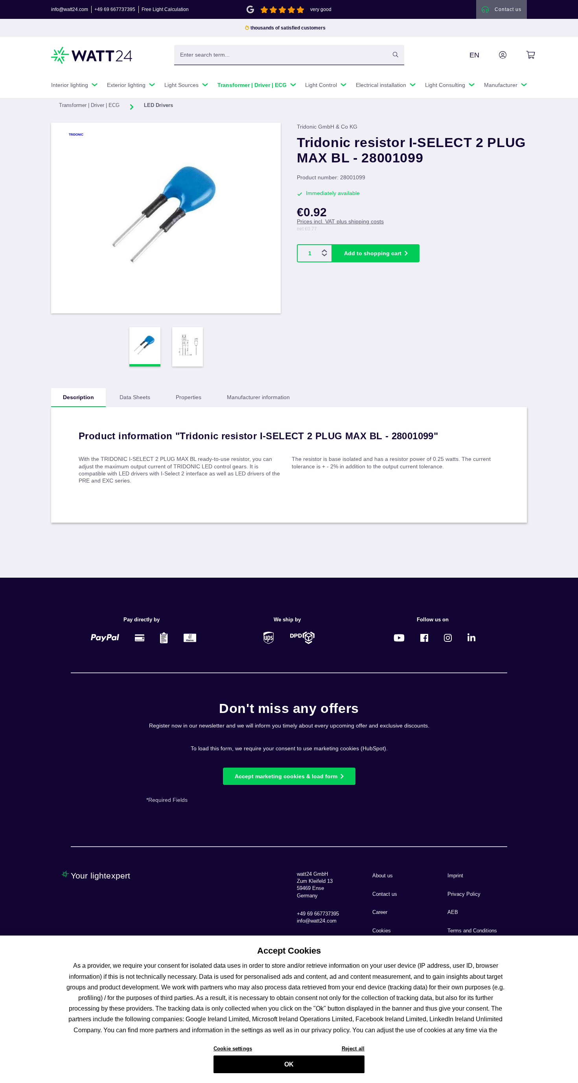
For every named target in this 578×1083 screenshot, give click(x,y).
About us (382, 876)
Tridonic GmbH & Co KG (327, 126)
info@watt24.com (69, 9)
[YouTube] (399, 637)
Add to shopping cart (372, 253)
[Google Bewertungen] (250, 9)
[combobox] (280, 54)
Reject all (353, 1048)
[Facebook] (424, 637)
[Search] (395, 54)
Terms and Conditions (472, 931)
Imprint (455, 876)
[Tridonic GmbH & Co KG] (91, 134)
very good (320, 9)
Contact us (384, 894)
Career (379, 912)
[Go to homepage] (92, 55)
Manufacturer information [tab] (258, 397)
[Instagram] (448, 637)
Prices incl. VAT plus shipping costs (340, 221)
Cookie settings (233, 1048)
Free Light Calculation (165, 9)
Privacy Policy (463, 894)
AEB (452, 912)
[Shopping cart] (521, 55)
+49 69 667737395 (114, 9)
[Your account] (493, 55)
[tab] (78, 397)
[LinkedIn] (471, 637)
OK (289, 1064)
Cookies (381, 931)
